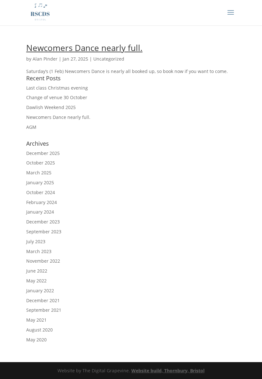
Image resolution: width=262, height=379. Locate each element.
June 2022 (36, 271)
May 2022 (36, 281)
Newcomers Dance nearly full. (84, 48)
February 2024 (41, 202)
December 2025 (43, 153)
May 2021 (36, 320)
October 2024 (40, 192)
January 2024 (40, 212)
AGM (31, 127)
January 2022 (40, 291)
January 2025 (40, 182)
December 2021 (43, 300)
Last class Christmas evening (57, 88)
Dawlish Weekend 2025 (51, 107)
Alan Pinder (45, 59)
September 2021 (43, 310)
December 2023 (43, 222)
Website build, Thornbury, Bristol (167, 371)
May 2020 (36, 340)
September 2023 (43, 232)
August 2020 (39, 330)
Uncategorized (108, 59)
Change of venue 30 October (56, 97)
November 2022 (43, 261)
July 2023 (35, 241)
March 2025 (38, 173)
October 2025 (40, 163)
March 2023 (38, 251)
